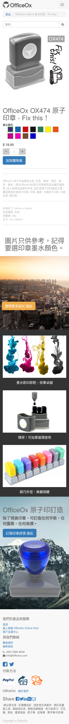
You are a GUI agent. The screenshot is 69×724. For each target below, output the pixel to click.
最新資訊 (8, 646)
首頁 (5, 624)
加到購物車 (14, 160)
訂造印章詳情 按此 (19, 533)
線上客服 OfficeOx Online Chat (20, 628)
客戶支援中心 (10, 632)
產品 (8, 14)
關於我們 (23, 691)
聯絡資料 (8, 642)
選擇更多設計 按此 (18, 306)
